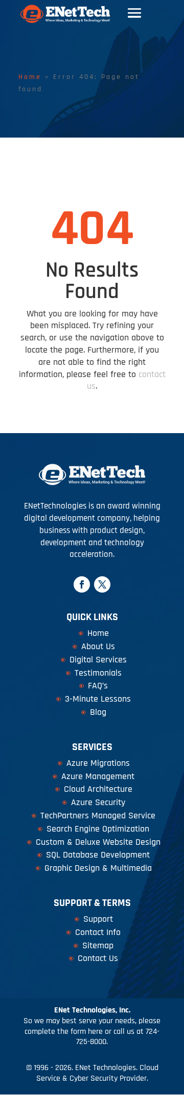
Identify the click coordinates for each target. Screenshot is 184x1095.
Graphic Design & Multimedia (98, 868)
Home (29, 77)
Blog (98, 712)
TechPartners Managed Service (97, 815)
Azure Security (98, 802)
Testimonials (98, 673)
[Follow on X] (102, 584)
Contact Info (98, 932)
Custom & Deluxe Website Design (98, 842)
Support (98, 919)
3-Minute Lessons (98, 699)
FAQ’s (98, 685)
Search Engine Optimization (98, 829)
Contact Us (98, 958)
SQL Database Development (98, 855)
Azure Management (97, 776)
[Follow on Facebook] (82, 584)
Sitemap (97, 945)
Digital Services (98, 659)
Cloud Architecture (98, 789)
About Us (98, 646)
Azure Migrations (98, 763)
